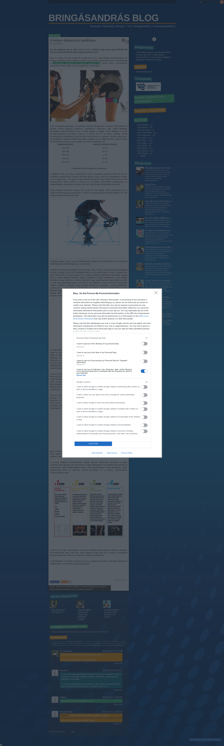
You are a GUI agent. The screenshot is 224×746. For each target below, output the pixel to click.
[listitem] (112, 338)
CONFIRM (93, 444)
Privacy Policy (126, 453)
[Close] (156, 293)
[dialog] (112, 373)
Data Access (112, 453)
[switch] (144, 343)
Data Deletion (97, 453)
